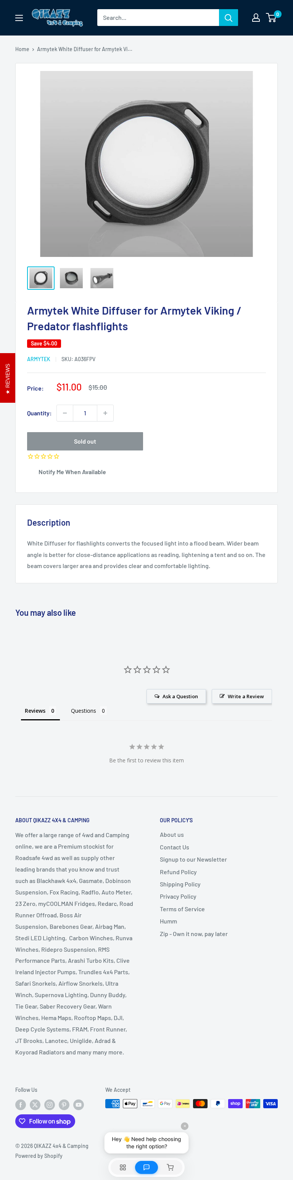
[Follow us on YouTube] (78, 1104)
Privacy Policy (178, 896)
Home (22, 49)
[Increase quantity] (105, 413)
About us (172, 834)
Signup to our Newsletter (193, 859)
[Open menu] (19, 18)
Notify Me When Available (72, 471)
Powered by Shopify (39, 1156)
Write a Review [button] (246, 696)
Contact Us (174, 847)
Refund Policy (178, 871)
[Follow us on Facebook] (20, 1104)
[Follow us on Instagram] (49, 1104)
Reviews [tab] (35, 710)
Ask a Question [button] (180, 696)
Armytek (38, 359)
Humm (168, 921)
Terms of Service (182, 908)
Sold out (85, 441)
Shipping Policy (180, 884)
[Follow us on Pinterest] (64, 1104)
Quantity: (39, 412)
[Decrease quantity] (65, 413)
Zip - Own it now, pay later (194, 933)
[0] (271, 17)
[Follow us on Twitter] (35, 1104)
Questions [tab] (83, 710)
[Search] (228, 17)
